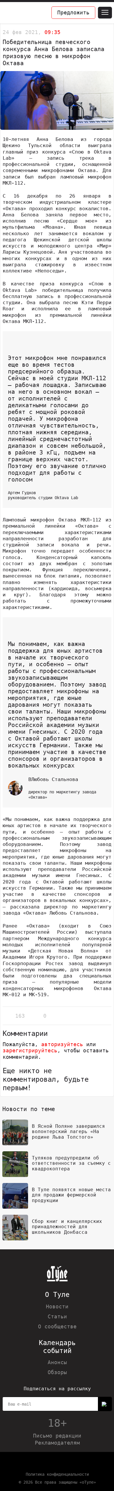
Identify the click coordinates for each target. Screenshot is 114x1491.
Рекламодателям (57, 1443)
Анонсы (57, 1362)
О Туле (57, 1294)
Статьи (57, 1316)
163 (20, 1016)
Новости (57, 1306)
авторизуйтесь (62, 1044)
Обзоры (57, 1372)
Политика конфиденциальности (57, 1474)
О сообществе (57, 1326)
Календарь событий (57, 1346)
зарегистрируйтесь (30, 1050)
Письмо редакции (57, 1436)
